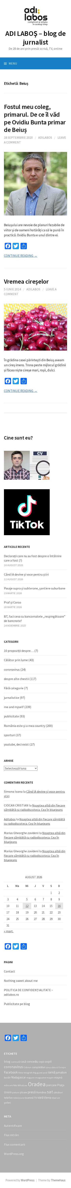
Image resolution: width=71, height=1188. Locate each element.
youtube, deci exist (16, 744)
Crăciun (27, 1067)
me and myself (14, 707)
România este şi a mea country (24, 726)
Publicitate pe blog (17, 1004)
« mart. (8, 931)
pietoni (15, 1092)
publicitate (11, 716)
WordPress (28, 1180)
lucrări (7, 1077)
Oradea (37, 1084)
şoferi (7, 1102)
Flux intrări (11, 1135)
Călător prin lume (16, 660)
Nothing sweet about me (21, 981)
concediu (32, 1061)
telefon (8, 1097)
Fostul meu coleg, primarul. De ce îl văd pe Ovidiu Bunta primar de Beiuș (35, 118)
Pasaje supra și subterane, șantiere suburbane (34, 588)
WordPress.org (14, 1154)
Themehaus (58, 1180)
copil (48, 1061)
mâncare (8, 1085)
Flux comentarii (14, 1144)
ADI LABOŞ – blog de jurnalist (35, 37)
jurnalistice (11, 698)
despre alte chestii (16, 679)
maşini (50, 1077)
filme (20, 1072)
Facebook (11, 1072)
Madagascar (18, 1077)
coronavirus (12, 669)
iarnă (51, 1072)
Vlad (54, 1097)
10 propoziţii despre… (19, 651)
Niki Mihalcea (20, 1085)
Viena (47, 1097)
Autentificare (13, 1126)
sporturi (9, 735)
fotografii (28, 1072)
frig (34, 1072)
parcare (51, 1085)
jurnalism (61, 1072)
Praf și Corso (12, 602)
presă (32, 1092)
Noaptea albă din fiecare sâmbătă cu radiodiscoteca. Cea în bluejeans (34, 837)
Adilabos (45, 137)
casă (23, 1061)
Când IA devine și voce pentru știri (26, 574)
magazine (40, 1077)
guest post (42, 1072)
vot (58, 1097)
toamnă (29, 1097)
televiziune (18, 1097)
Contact (9, 971)
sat (50, 1092)
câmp (48, 1067)
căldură (54, 1067)
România (41, 1092)
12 (27, 906)
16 (59, 906)
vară (40, 1097)
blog (7, 1061)
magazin (30, 1077)
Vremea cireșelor (26, 281)
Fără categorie (13, 688)
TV (35, 1097)
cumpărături (38, 1067)
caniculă (15, 1061)
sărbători (58, 1092)
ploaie (23, 1092)
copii (41, 1061)
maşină (58, 1077)
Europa (62, 1067)
